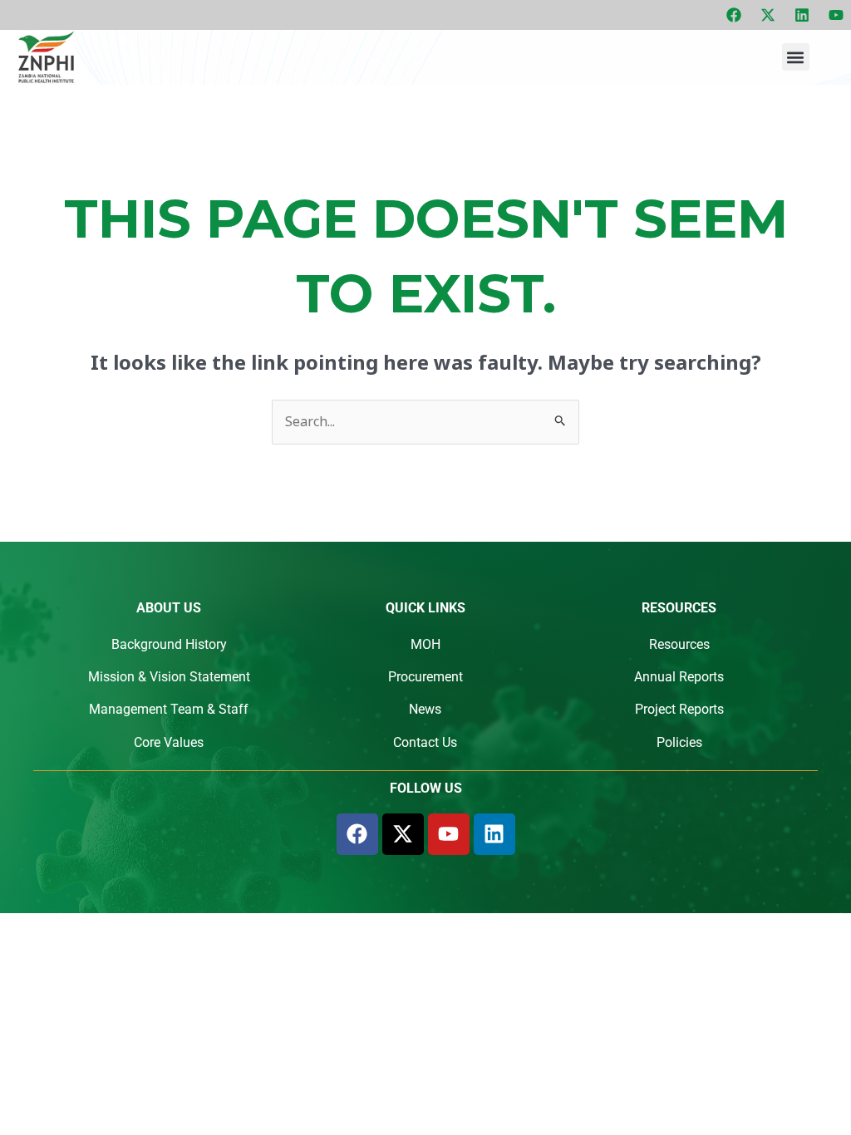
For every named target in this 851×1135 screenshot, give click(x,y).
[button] (795, 57)
